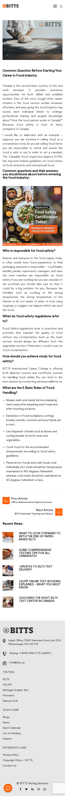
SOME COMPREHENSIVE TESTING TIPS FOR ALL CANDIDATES (35, 553)
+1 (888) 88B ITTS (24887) (35, 653)
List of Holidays (12, 733)
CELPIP (7, 685)
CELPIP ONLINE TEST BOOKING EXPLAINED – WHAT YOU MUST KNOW (40, 584)
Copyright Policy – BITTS (18, 760)
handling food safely (21, 377)
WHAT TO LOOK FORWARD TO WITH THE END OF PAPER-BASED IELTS (39, 536)
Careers (7, 739)
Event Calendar (12, 728)
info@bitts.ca (17, 662)
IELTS (6, 679)
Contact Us (9, 766)
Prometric (8, 695)
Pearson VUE (10, 701)
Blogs (6, 717)
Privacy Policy (11, 755)
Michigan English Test (15, 690)
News (6, 722)
